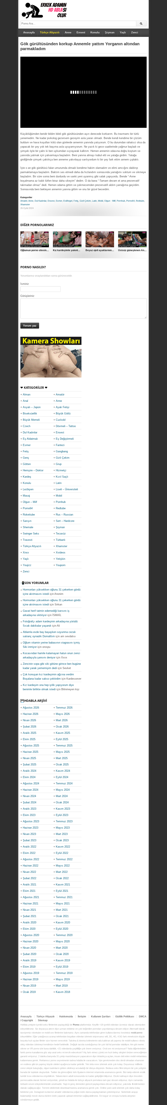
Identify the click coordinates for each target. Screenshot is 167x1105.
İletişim (82, 1016)
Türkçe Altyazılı (32, 546)
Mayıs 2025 (63, 751)
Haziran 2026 (30, 713)
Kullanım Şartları (100, 1016)
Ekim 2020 (29, 928)
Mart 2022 (62, 871)
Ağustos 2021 (31, 897)
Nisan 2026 (29, 720)
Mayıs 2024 (63, 789)
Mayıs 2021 (63, 903)
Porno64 (130, 201)
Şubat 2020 (29, 954)
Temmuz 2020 (64, 935)
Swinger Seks (31, 533)
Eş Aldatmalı (30, 438)
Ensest (81, 32)
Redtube (140, 201)
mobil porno (136, 1032)
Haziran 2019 (30, 979)
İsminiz (24, 283)
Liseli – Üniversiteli (67, 489)
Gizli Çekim (85, 201)
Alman (26, 394)
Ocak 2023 (62, 840)
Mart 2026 (62, 720)
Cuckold (60, 419)
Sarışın (27, 520)
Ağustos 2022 (31, 859)
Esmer (59, 201)
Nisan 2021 (29, 909)
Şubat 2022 (29, 878)
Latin (94, 201)
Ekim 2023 (29, 815)
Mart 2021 (62, 909)
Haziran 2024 (30, 789)
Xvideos (60, 552)
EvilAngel (67, 201)
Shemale (28, 527)
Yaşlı (123, 32)
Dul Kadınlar (40, 201)
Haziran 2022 (30, 865)
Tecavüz (61, 533)
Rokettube (29, 514)
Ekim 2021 (29, 890)
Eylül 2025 (62, 739)
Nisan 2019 (29, 985)
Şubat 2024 (29, 802)
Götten (27, 464)
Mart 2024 (62, 796)
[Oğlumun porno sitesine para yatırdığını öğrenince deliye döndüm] (34, 239)
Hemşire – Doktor (33, 470)
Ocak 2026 (62, 726)
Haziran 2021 (30, 903)
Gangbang (62, 451)
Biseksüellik (30, 413)
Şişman (109, 32)
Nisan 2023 (29, 834)
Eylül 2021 (62, 890)
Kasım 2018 (63, 992)
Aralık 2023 (29, 808)
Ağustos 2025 (31, 745)
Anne (68, 32)
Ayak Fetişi (62, 407)
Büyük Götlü (63, 413)
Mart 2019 (62, 985)
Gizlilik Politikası (124, 1016)
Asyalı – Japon (32, 407)
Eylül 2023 (62, 815)
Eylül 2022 (62, 852)
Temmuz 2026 (64, 707)
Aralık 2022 (29, 846)
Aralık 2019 (29, 960)
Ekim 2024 (29, 777)
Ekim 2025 (29, 739)
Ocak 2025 (62, 764)
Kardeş (27, 476)
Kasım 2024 (63, 770)
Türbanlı (60, 539)
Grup (59, 464)
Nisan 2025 (29, 758)
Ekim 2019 (29, 966)
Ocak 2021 (62, 916)
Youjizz (27, 565)
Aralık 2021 (29, 884)
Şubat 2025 (29, 764)
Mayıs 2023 (63, 827)
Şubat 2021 (29, 916)
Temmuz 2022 (64, 859)
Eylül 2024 (62, 777)
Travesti (27, 539)
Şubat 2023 (29, 840)
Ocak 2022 (62, 878)
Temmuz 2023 (64, 821)
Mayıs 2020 (63, 941)
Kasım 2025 (63, 732)
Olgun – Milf (30, 501)
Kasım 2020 (63, 922)
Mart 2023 (62, 834)
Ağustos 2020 (31, 935)
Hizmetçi (61, 470)
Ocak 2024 (62, 802)
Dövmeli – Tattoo (66, 426)
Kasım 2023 (63, 808)
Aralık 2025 (29, 732)
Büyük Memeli (31, 419)
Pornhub (121, 201)
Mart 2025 (62, 758)
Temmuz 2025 (64, 745)
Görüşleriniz (27, 295)
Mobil (100, 201)
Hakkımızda (66, 1016)
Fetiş (76, 201)
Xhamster (25, 204)
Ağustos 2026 (31, 707)
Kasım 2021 (63, 884)
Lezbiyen (28, 489)
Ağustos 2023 (31, 821)
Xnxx (26, 552)
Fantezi (60, 445)
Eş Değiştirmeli (65, 438)
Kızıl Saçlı (62, 476)
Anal (25, 400)
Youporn (60, 565)
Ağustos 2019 (31, 973)
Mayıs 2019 (63, 979)
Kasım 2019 (63, 960)
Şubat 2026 (29, 726)
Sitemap (42, 1020)
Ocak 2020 (62, 954)
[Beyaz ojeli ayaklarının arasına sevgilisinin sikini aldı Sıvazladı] (99, 239)
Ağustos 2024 (31, 783)
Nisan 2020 (29, 947)
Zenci (134, 32)
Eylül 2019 (62, 966)
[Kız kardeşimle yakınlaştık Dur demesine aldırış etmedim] (67, 239)
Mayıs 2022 (63, 865)
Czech (26, 426)
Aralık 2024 (29, 770)
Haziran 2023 (30, 827)
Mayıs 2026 (63, 713)
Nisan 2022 (29, 871)
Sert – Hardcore (65, 520)
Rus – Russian (64, 514)
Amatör (23, 201)
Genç (26, 457)
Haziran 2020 (30, 941)
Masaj (26, 495)
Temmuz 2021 (64, 897)
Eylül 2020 (62, 928)
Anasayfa (29, 32)
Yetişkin (60, 558)
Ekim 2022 (29, 852)
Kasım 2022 (63, 846)
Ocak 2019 (29, 992)
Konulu (95, 32)
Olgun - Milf (109, 201)
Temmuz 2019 (64, 973)
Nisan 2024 (29, 796)
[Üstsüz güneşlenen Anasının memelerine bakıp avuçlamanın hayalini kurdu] (132, 239)
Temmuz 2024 (64, 783)
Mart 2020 (62, 947)
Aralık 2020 (29, 922)
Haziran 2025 (30, 751)
